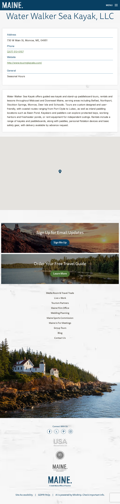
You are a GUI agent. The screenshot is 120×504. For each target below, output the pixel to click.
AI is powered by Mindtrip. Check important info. (80, 495)
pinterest (63, 431)
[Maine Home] (12, 5)
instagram (70, 431)
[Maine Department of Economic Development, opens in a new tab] (60, 468)
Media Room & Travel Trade (60, 293)
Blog (60, 333)
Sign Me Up (60, 242)
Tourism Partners (60, 303)
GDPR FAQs (44, 495)
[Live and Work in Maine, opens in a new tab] (60, 455)
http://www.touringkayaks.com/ (24, 62)
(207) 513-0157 (15, 51)
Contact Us (60, 338)
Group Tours (60, 328)
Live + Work (60, 298)
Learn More (60, 273)
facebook (49, 431)
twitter (56, 431)
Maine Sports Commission (60, 318)
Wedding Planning (60, 313)
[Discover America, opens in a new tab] (60, 442)
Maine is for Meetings (60, 323)
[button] (60, 171)
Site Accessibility (24, 495)
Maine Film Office (60, 308)
